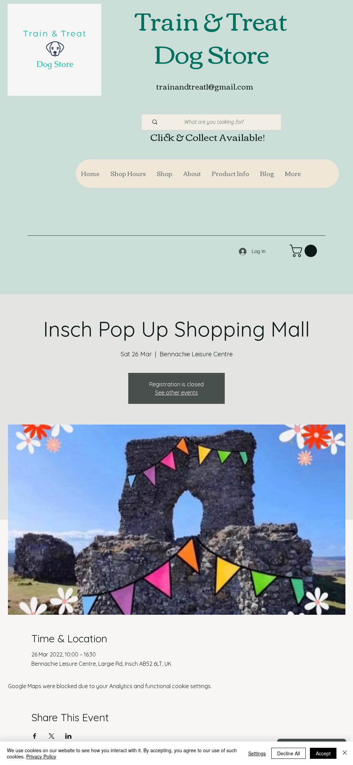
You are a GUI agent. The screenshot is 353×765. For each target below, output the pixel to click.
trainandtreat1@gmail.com (205, 86)
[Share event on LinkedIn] (68, 736)
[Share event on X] (51, 736)
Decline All (288, 753)
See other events (176, 392)
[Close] (345, 753)
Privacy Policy (41, 756)
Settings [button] (257, 753)
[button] (164, 173)
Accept (323, 753)
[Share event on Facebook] (34, 736)
